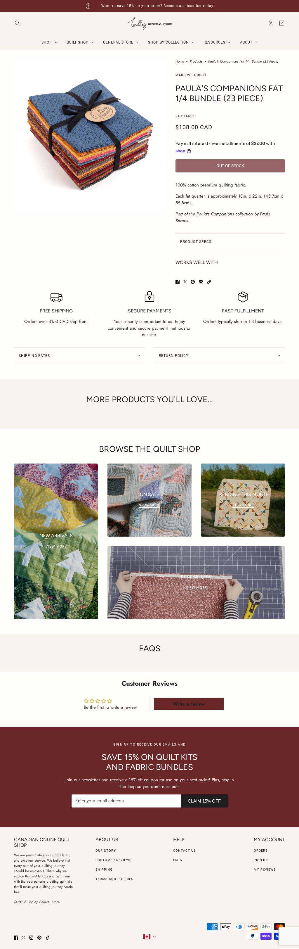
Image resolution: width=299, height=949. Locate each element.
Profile (261, 860)
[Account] (270, 23)
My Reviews (265, 870)
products (196, 62)
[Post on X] (185, 281)
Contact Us (184, 851)
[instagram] (31, 937)
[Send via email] (201, 282)
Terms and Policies (114, 879)
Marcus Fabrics (190, 75)
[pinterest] (39, 937)
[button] (209, 282)
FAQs (177, 860)
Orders (261, 851)
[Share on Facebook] (177, 282)
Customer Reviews (113, 860)
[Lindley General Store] (150, 23)
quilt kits (66, 881)
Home (179, 62)
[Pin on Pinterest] (193, 282)
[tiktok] (47, 937)
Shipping (104, 870)
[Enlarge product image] (90, 136)
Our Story (105, 851)
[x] (23, 937)
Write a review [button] (189, 704)
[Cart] (282, 23)
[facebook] (16, 937)
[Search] (17, 23)
